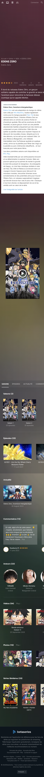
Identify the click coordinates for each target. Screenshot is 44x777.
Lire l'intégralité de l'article (13, 189)
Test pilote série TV (13, 760)
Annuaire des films (29, 750)
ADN (17, 59)
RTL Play (6, 154)
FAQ (21, 752)
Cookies (18, 756)
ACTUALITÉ (27, 384)
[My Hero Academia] (10, 694)
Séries (11, 59)
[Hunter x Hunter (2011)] (29, 694)
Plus (18, 603)
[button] (17, 496)
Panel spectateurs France (29, 760)
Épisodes (16, 384)
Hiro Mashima (19, 113)
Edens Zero (7, 110)
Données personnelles (34, 756)
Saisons (5, 384)
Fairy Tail (30, 115)
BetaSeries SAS (11, 758)
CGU (23, 756)
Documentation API (13, 752)
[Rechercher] (42, 2)
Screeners (27, 758)
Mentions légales (8, 756)
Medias (20, 758)
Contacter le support (30, 752)
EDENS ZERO (26, 59)
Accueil (3, 59)
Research (35, 758)
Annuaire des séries (15, 750)
